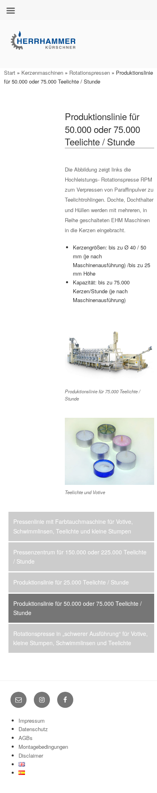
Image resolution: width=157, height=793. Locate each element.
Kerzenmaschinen (42, 72)
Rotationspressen (89, 72)
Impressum (32, 720)
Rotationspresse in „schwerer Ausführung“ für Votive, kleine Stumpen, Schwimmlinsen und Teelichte (80, 638)
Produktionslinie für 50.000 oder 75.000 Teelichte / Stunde (77, 608)
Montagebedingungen (43, 746)
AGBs (26, 738)
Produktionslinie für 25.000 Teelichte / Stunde (71, 582)
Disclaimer (31, 755)
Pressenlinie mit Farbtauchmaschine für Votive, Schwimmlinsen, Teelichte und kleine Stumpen (73, 526)
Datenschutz (33, 729)
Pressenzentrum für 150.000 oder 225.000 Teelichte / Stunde (80, 556)
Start (9, 72)
